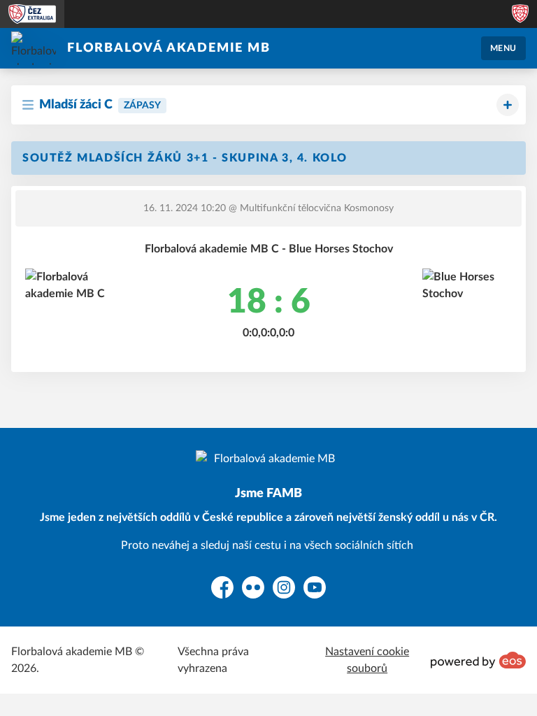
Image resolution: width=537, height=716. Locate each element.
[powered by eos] (478, 660)
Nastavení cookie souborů (367, 660)
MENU (503, 48)
